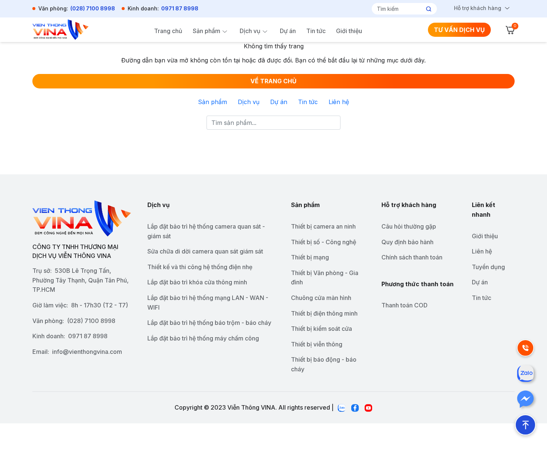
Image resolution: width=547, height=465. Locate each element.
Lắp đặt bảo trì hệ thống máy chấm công (203, 338)
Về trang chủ (273, 81)
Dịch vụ (250, 31)
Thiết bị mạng (310, 257)
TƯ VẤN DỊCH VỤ (459, 29)
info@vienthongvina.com (87, 351)
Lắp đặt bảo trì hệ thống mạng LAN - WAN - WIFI (207, 302)
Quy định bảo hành (407, 242)
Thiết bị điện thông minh (324, 313)
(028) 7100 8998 (92, 8)
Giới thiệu (349, 31)
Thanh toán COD (404, 305)
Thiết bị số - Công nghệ (323, 242)
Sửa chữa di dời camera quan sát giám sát (205, 251)
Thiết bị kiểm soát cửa (321, 328)
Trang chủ (168, 31)
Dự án (288, 31)
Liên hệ (339, 102)
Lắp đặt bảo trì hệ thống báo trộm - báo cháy (209, 322)
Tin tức (316, 31)
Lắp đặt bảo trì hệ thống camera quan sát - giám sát (206, 231)
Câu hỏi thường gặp (408, 226)
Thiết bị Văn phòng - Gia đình (324, 277)
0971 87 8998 (179, 8)
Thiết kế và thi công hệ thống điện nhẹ (199, 267)
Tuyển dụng (488, 267)
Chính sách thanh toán (411, 257)
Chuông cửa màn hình (321, 297)
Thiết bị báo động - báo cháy (323, 364)
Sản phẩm (206, 31)
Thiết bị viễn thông (316, 344)
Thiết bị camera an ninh (323, 226)
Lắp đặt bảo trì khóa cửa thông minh (197, 282)
